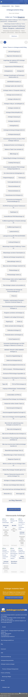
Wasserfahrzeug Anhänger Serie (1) (14, 450)
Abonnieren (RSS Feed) (14, 509)
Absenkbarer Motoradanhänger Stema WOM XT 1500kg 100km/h (14, 562)
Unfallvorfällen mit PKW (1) (14, 394)
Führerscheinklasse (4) (14, 186)
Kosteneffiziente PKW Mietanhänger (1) (14, 216)
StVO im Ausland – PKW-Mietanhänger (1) (14, 369)
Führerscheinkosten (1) (14, 190)
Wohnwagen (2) (20, 493)
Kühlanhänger (6, 526)
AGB (2, 652)
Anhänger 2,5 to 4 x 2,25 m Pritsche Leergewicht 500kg (22, 533)
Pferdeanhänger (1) (14, 270)
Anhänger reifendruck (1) (14, 99)
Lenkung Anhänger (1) (14, 242)
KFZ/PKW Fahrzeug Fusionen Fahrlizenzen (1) (14, 206)
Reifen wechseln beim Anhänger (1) (14, 326)
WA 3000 (14, 525)
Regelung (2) (9, 321)
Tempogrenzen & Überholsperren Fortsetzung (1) (14, 378)
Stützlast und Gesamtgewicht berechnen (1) (14, 364)
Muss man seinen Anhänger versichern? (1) (14, 266)
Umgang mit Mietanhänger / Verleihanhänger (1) (14, 389)
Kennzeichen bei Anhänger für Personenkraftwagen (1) (14, 200)
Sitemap (3, 680)
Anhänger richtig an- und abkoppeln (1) (14, 103)
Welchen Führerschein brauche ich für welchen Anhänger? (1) (14, 475)
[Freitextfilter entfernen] (21, 2)
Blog (2, 644)
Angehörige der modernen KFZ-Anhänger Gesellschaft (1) (14, 61)
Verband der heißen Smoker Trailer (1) (14, 403)
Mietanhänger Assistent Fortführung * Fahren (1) (14, 247)
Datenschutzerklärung (6, 656)
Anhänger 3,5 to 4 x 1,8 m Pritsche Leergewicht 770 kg (6, 562)
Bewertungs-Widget (6, 676)
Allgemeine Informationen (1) (14, 56)
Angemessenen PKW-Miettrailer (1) (14, 66)
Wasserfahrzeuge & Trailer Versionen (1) (14, 454)
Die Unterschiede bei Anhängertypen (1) (14, 173)
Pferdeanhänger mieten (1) (14, 274)
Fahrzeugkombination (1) (14, 182)
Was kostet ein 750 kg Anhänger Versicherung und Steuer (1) (14, 438)
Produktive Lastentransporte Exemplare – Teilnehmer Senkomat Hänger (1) (14, 301)
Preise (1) (14, 296)
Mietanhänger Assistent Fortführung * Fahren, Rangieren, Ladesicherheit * (14, 27)
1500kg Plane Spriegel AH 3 (22, 557)
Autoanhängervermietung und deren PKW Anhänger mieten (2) (14, 139)
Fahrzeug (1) (22, 177)
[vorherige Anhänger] (1, 42)
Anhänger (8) (20, 71)
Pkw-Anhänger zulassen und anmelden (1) (14, 285)
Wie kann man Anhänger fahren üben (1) (14, 485)
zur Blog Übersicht (15, 500)
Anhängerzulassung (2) (14, 134)
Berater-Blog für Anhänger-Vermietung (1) (14, 158)
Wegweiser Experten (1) (14, 459)
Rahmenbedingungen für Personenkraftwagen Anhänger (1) (14, 307)
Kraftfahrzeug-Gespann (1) (14, 227)
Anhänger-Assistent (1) (14, 121)
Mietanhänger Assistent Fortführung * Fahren (14, 23)
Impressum (3, 649)
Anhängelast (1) (8, 71)
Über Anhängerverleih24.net (7, 640)
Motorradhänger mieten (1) (14, 261)
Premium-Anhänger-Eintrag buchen (10, 669)
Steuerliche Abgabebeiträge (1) (14, 356)
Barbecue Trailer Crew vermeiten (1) (14, 149)
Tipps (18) (4, 384)
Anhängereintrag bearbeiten (7, 660)
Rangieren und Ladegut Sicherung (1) (14, 317)
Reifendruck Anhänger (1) (14, 330)
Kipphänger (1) (14, 212)
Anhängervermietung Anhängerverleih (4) (14, 130)
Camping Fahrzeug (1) (14, 162)
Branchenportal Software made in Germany (9, 693)
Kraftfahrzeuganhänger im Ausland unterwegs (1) (14, 221)
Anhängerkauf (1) (14, 125)
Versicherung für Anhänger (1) (14, 408)
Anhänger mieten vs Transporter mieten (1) (14, 90)
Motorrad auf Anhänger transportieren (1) (14, 257)
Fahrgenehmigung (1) (8, 177)
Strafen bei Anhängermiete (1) (14, 360)
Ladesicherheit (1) (14, 231)
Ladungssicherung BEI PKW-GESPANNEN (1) (14, 236)
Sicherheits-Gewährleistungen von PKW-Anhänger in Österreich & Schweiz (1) (14, 344)
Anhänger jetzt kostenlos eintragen (14, 597)
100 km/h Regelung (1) (14, 51)
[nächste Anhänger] (26, 42)
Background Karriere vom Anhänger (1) (14, 145)
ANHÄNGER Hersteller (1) (14, 81)
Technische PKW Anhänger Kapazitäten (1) (14, 373)
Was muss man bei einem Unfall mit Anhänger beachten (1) (14, 445)
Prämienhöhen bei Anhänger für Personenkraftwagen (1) (14, 290)
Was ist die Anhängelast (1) (14, 429)
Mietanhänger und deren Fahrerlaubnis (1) (14, 252)
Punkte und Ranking (5, 672)
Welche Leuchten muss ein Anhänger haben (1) (14, 464)
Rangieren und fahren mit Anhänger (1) (14, 312)
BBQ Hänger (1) (14, 153)
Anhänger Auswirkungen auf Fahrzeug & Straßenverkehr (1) (14, 76)
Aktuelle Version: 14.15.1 (5, 695)
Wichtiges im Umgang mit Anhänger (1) (14, 480)
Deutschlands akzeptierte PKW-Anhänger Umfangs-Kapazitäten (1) (14, 167)
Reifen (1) (19, 321)
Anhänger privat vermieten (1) (14, 94)
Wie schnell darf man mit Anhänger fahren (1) (14, 489)
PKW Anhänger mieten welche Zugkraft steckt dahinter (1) (14, 280)
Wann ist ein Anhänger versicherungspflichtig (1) (14, 417)
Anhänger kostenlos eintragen (8, 664)
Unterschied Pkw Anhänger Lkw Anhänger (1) (14, 399)
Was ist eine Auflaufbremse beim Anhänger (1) (14, 433)
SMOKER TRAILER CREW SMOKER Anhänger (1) (14, 350)
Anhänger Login (6, 687)
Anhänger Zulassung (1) (14, 116)
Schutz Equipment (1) (14, 339)
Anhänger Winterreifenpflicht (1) (14, 112)
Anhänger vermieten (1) (14, 108)
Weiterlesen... (14, 36)
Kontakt (4, 627)
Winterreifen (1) (8, 493)
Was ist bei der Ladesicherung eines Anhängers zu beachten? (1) (14, 423)
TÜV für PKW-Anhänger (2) (19, 384)
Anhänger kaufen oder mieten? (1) (14, 86)
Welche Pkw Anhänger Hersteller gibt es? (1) (14, 469)
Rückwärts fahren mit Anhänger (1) (14, 334)
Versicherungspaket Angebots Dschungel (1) (14, 412)
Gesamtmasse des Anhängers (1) (14, 195)
